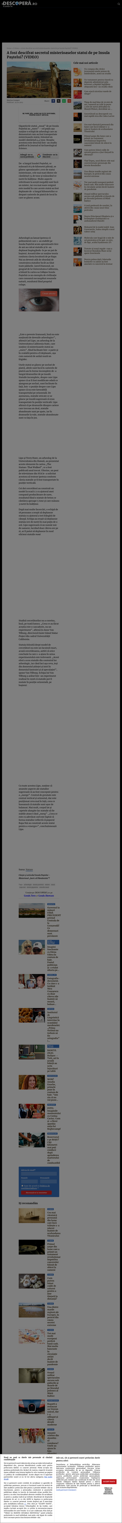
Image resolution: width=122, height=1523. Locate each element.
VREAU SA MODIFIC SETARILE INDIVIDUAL (108, 1490)
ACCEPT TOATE (109, 1482)
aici (25, 1504)
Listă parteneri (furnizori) (66, 1490)
